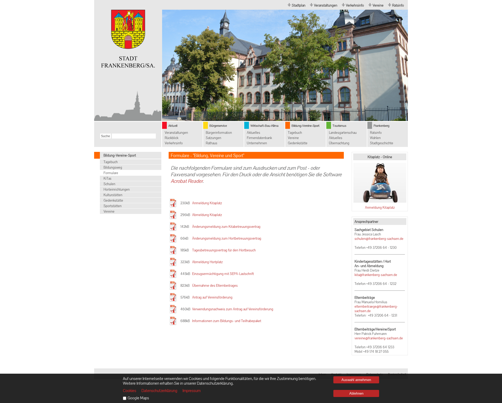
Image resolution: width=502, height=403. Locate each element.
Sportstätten (113, 206)
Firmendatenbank (259, 138)
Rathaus (211, 143)
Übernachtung (339, 143)
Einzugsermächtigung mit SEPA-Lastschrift (223, 274)
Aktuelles (253, 132)
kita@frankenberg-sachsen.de (376, 275)
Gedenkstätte (297, 143)
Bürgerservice (218, 126)
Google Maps (138, 398)
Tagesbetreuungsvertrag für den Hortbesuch (224, 250)
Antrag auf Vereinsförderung (212, 297)
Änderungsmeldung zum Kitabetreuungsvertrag (226, 226)
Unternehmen (257, 143)
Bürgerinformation (219, 132)
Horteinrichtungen (117, 189)
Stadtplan (298, 5)
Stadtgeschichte (381, 143)
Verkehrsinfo (355, 5)
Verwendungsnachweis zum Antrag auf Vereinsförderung (232, 309)
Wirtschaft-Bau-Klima (264, 126)
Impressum (191, 390)
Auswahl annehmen (356, 380)
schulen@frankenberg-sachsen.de (379, 238)
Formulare (111, 173)
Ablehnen (356, 393)
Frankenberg (381, 126)
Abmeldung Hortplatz (207, 262)
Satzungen (213, 138)
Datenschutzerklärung (159, 390)
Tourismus (339, 126)
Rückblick (171, 138)
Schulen (109, 184)
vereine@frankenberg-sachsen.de (379, 338)
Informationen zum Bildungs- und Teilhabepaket (226, 321)
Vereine (378, 5)
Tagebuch (295, 132)
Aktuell (172, 126)
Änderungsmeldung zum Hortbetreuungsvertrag (226, 238)
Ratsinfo (398, 5)
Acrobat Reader (187, 181)
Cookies (129, 390)
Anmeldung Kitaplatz (380, 207)
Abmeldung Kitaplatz (207, 215)
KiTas (107, 178)
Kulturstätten (113, 195)
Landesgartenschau (343, 132)
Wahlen (375, 138)
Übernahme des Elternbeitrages (215, 285)
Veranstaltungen (325, 5)
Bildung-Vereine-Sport (306, 126)
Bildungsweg (113, 167)
